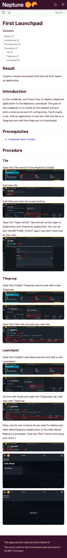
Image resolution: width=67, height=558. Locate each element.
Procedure (9, 48)
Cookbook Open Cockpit (21, 139)
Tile (8, 52)
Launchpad (11, 60)
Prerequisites (11, 44)
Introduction (10, 40)
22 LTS (58, 12)
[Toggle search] (55, 4)
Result (7, 36)
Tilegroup (11, 56)
